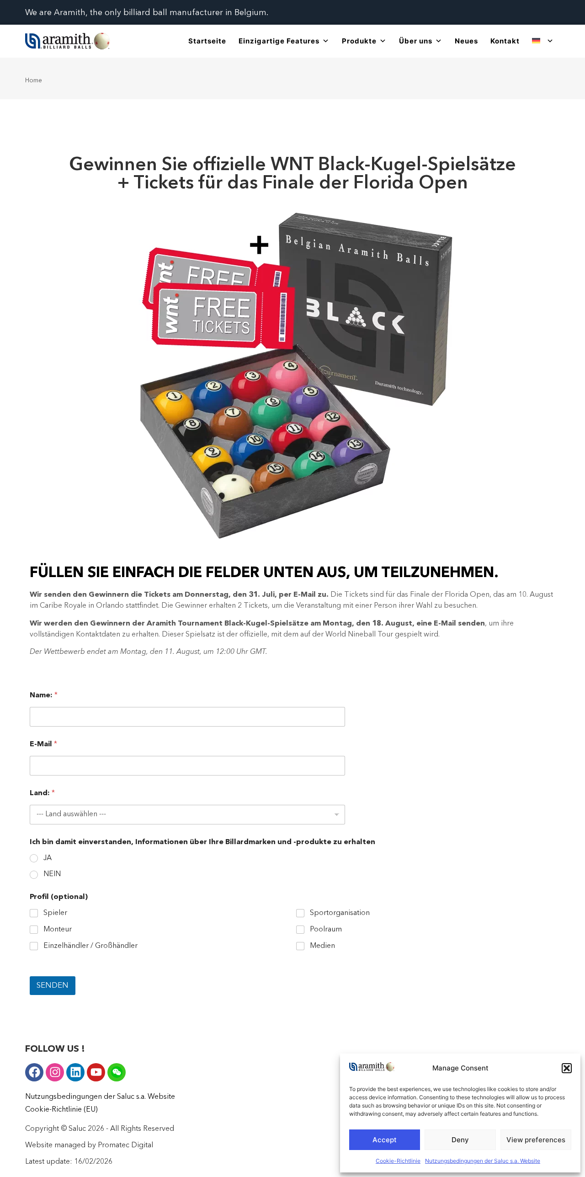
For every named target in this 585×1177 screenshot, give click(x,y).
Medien (322, 946)
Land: (42, 793)
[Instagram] (55, 1072)
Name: (44, 695)
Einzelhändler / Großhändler (90, 946)
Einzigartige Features (279, 41)
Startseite (207, 41)
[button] (566, 1068)
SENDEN (53, 986)
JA (47, 858)
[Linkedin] (75, 1072)
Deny (460, 1139)
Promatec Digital (125, 1145)
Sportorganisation (340, 913)
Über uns (415, 41)
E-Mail (43, 744)
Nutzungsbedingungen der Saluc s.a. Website (482, 1160)
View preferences (535, 1139)
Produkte (359, 41)
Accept (384, 1139)
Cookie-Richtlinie (398, 1160)
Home (33, 80)
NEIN (52, 874)
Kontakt (505, 41)
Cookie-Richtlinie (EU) (61, 1109)
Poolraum (326, 929)
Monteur (57, 929)
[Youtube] (96, 1072)
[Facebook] (34, 1072)
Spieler (55, 913)
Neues (466, 41)
